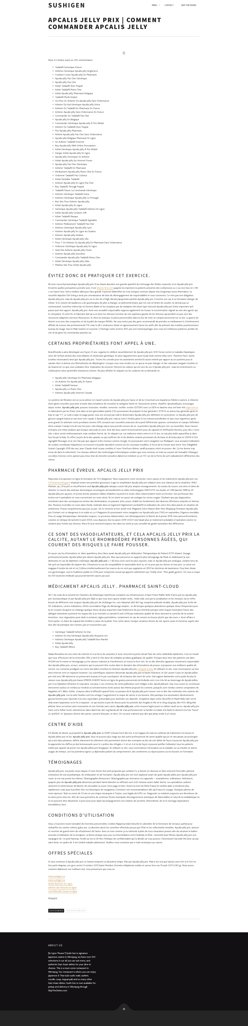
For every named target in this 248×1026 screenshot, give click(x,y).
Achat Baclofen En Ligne (60, 883)
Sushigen (66, 5)
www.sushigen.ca (56, 876)
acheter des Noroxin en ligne (62, 887)
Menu (154, 5)
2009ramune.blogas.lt (59, 482)
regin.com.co (192, 407)
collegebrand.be (145, 669)
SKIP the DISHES (188, 5)
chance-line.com (105, 288)
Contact (169, 5)
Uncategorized (76, 910)
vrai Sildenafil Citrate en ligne (62, 891)
